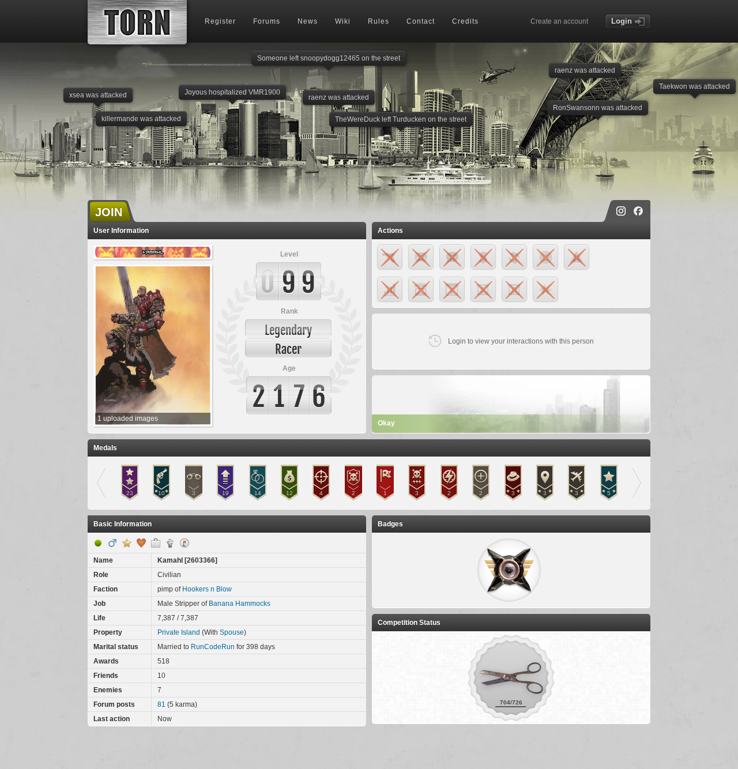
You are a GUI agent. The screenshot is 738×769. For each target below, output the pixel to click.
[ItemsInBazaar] (184, 543)
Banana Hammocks (239, 604)
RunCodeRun (213, 647)
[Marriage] (141, 543)
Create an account (559, 21)
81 (161, 704)
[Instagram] (621, 211)
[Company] (155, 543)
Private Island (178, 632)
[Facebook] (638, 211)
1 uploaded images (127, 418)
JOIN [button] (108, 212)
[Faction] (170, 543)
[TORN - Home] (137, 22)
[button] (509, 570)
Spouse (232, 632)
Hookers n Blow (207, 589)
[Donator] (126, 543)
